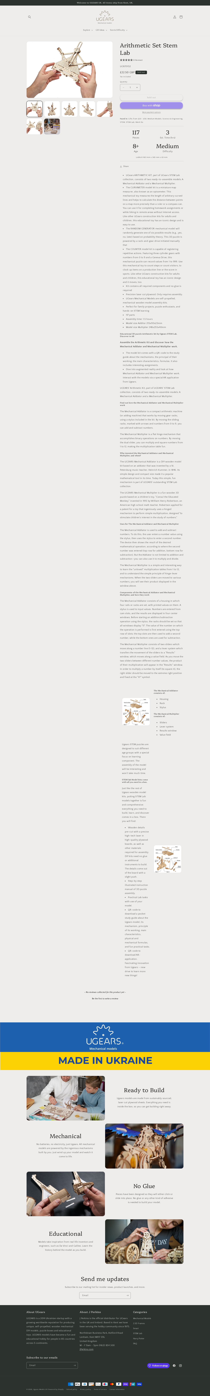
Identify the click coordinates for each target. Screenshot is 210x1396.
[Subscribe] (127, 1295)
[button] (29, 17)
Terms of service (100, 1389)
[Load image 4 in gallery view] (87, 109)
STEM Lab (137, 1333)
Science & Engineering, (173, 119)
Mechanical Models (142, 1318)
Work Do (139, 122)
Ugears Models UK (40, 1389)
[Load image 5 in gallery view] (105, 109)
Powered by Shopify (56, 1389)
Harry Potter (138, 1338)
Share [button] (126, 166)
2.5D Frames (139, 1323)
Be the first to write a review (105, 998)
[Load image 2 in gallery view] (52, 109)
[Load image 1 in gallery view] (34, 109)
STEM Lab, (130, 122)
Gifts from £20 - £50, (137, 119)
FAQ (135, 1343)
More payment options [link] (151, 112)
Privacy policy (85, 1389)
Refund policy (72, 1389)
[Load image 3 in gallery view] (70, 109)
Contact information (117, 1389)
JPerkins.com (86, 1349)
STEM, (122, 122)
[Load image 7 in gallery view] (52, 126)
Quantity (123, 82)
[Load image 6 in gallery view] (34, 126)
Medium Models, (155, 119)
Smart (136, 1328)
